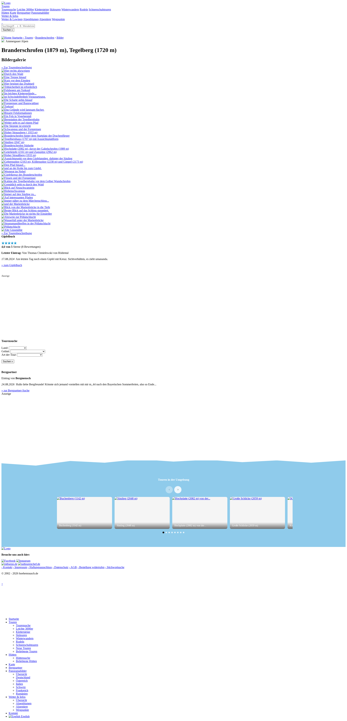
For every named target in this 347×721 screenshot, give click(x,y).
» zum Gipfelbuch (11, 265)
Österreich (22, 680)
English (25, 716)
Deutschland (23, 677)
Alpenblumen (31, 19)
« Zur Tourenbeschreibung (16, 67)
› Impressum (20, 567)
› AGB (73, 567)
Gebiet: (5, 351)
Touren (5, 6)
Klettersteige (42, 9)
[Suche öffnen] (1, 22)
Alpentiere (45, 19)
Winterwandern (70, 9)
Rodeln (84, 9)
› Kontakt (6, 567)
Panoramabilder (40, 12)
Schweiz (21, 687)
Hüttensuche (23, 657)
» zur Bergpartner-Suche (15, 390)
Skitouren (55, 9)
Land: (4, 347)
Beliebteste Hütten (26, 661)
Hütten (5, 12)
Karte (13, 12)
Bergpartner (24, 12)
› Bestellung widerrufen (91, 567)
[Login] (2, 22)
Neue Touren (23, 648)
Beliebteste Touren (26, 651)
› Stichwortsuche (114, 567)
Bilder (60, 37)
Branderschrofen (44, 37)
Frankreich (22, 690)
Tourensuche (8, 9)
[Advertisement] (109, 302)
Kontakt (13, 713)
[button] (163, 532)
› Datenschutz (60, 567)
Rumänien (22, 693)
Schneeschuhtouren (100, 9)
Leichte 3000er (25, 9)
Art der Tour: (8, 354)
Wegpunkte (58, 19)
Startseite (14, 618)
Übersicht (21, 674)
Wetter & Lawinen (12, 19)
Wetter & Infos (9, 16)
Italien (19, 683)
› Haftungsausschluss (40, 567)
